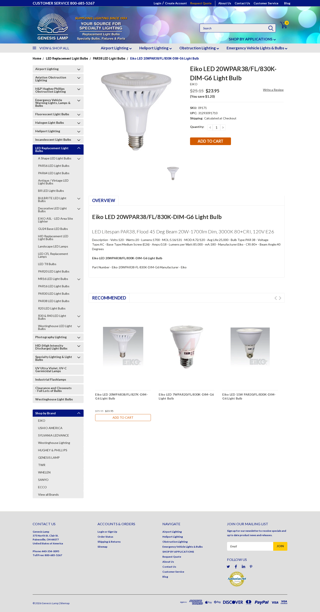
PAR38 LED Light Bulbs (109, 58)
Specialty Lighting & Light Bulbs (53, 358)
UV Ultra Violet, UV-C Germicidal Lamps (51, 369)
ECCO (42, 487)
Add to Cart (123, 417)
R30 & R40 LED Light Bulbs (52, 317)
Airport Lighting (115, 48)
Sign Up (112, 531)
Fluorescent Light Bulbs (52, 114)
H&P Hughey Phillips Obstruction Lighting (50, 90)
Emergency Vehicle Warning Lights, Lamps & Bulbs (53, 102)
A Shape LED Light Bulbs (54, 158)
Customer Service (266, 3)
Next (280, 298)
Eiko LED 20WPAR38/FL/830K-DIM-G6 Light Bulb (164, 58)
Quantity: (197, 127)
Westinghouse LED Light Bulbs (55, 327)
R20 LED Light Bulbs (52, 308)
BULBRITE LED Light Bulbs (52, 199)
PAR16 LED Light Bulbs (53, 286)
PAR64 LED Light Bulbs (53, 173)
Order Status (105, 536)
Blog (287, 3)
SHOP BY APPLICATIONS (251, 39)
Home (37, 58)
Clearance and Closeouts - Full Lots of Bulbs (53, 389)
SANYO (43, 480)
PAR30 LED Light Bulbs (53, 293)
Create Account (176, 3)
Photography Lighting (51, 337)
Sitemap (102, 546)
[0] (280, 25)
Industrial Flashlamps (50, 379)
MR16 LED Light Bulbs (53, 279)
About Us (224, 3)
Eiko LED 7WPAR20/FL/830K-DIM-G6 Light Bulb (186, 396)
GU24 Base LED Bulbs (53, 229)
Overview (103, 200)
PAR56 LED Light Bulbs (53, 165)
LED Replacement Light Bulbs (67, 58)
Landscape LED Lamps (53, 246)
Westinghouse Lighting (54, 443)
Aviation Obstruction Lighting (50, 78)
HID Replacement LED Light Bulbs (53, 237)
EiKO (41, 420)
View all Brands (48, 494)
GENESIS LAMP (49, 457)
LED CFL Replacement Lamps (53, 255)
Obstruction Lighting (197, 48)
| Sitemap (64, 603)
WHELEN (44, 472)
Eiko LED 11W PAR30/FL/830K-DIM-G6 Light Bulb (249, 396)
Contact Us (242, 3)
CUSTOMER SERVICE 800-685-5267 (63, 3)
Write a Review (273, 90)
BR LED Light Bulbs (51, 190)
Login (157, 3)
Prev (275, 298)
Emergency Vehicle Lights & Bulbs (256, 48)
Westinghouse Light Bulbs (54, 399)
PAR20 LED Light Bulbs (53, 271)
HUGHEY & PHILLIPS (52, 450)
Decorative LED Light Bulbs (52, 209)
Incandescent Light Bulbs (53, 139)
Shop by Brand (45, 413)
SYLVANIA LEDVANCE (53, 435)
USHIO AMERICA (50, 428)
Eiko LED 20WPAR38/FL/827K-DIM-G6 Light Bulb (121, 396)
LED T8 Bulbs (47, 264)
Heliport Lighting (154, 48)
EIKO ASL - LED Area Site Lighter (55, 220)
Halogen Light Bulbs (49, 122)
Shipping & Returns (109, 541)
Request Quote (201, 3)
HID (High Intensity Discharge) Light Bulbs (51, 347)
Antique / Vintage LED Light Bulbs (53, 182)
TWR (41, 465)
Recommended (109, 297)
